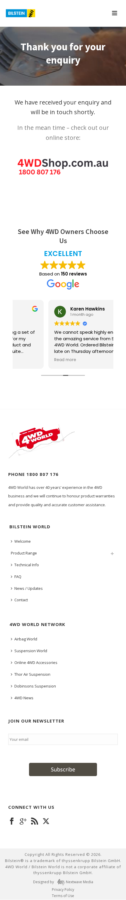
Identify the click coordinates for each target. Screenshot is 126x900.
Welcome (22, 541)
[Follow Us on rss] (34, 821)
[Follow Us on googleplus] (23, 821)
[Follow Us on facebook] (11, 821)
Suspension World (30, 650)
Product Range (24, 553)
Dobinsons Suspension (35, 686)
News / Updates (28, 588)
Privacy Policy (63, 889)
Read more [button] (32, 360)
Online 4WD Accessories (35, 662)
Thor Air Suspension (32, 674)
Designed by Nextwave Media (63, 882)
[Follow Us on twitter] (46, 821)
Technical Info (26, 564)
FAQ (17, 576)
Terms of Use (63, 896)
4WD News (23, 697)
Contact (21, 599)
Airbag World (25, 639)
